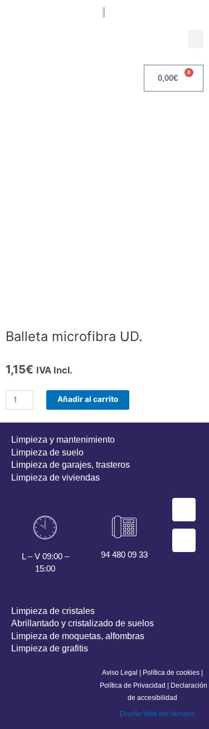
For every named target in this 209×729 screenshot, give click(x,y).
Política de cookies (171, 673)
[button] (195, 39)
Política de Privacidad (133, 685)
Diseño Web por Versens (157, 714)
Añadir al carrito (87, 399)
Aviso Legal (120, 673)
